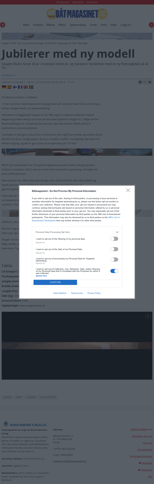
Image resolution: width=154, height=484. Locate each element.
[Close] (129, 191)
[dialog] (77, 242)
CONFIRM (55, 282)
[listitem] (77, 232)
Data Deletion (60, 293)
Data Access (77, 293)
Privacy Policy (94, 293)
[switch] (114, 239)
